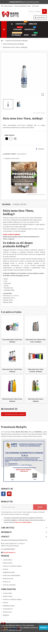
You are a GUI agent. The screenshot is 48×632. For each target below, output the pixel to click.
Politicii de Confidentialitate (22, 522)
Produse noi (6, 582)
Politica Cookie (7, 563)
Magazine (6, 615)
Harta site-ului (7, 612)
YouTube (9, 494)
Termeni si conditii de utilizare (12, 566)
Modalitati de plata (9, 572)
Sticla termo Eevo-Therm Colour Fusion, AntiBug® (36, 341)
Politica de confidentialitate (11, 575)
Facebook (3, 494)
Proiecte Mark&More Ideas (22, 6)
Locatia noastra (7, 6)
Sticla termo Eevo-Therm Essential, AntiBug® (35, 370)
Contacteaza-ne (8, 609)
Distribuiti (41, 149)
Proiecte (5, 569)
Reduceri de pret (8, 578)
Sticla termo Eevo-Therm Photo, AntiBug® (12, 370)
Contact (36, 6)
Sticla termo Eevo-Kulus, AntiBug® (35, 400)
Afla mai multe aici (15, 630)
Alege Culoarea (9, 135)
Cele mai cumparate (9, 585)
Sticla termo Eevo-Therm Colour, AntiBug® (12, 400)
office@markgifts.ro (9, 552)
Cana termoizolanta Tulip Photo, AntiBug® (12, 341)
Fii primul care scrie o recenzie (13, 414)
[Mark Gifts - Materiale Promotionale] (10, 14)
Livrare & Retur (7, 560)
